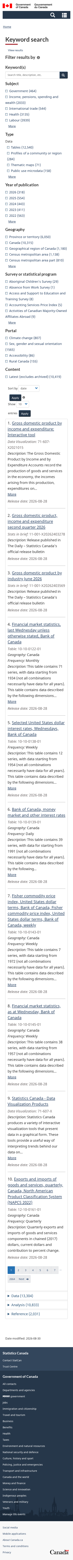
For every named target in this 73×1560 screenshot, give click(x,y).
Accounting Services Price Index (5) (35, 305)
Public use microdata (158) (31, 171)
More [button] (12, 126)
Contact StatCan (12, 1360)
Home (7, 27)
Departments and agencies (19, 1390)
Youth (6, 1508)
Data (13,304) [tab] (22, 1295)
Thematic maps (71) (26, 165)
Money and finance (14, 1483)
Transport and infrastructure (20, 1470)
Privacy (7, 1552)
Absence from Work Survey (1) (32, 287)
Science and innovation (16, 1489)
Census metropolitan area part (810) (36, 260)
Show (11, 404)
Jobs (5, 1402)
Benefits (7, 1427)
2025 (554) (17, 198)
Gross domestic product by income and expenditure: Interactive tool (35, 428)
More (12, 494)
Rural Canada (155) (23, 361)
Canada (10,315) (21, 243)
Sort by (13, 388)
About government (14, 1396)
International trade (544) (27, 108)
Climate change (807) (25, 338)
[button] (37, 15)
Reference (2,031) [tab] (25, 1313)
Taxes (6, 1439)
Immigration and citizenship (19, 1408)
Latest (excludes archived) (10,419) (35, 377)
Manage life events (14, 1514)
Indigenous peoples (14, 1495)
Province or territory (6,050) (29, 237)
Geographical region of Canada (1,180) (38, 248)
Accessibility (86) (21, 355)
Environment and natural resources (24, 1446)
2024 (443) (17, 204)
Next (25, 1280)
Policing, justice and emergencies (23, 1464)
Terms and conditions (16, 1546)
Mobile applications (14, 1533)
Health (6, 1433)
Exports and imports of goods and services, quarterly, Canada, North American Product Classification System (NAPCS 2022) (35, 1190)
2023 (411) (17, 210)
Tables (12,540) (22, 147)
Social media (10, 1527)
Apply (15, 397)
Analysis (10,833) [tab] (25, 1304)
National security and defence (20, 1452)
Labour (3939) (19, 120)
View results (15, 50)
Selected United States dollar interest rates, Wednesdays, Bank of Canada (36, 728)
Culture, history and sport (18, 1458)
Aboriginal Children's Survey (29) (33, 281)
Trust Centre (10, 1366)
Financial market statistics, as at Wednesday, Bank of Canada (34, 1011)
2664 (13, 1280)
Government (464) (22, 91)
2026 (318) (17, 192)
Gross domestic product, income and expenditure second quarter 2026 (32, 521)
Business (8, 1421)
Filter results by (20, 57)
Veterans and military (15, 1501)
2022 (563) (17, 215)
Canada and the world (16, 1477)
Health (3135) (19, 114)
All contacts (9, 1384)
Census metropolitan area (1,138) (34, 254)
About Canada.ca (13, 1540)
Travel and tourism (14, 1415)
